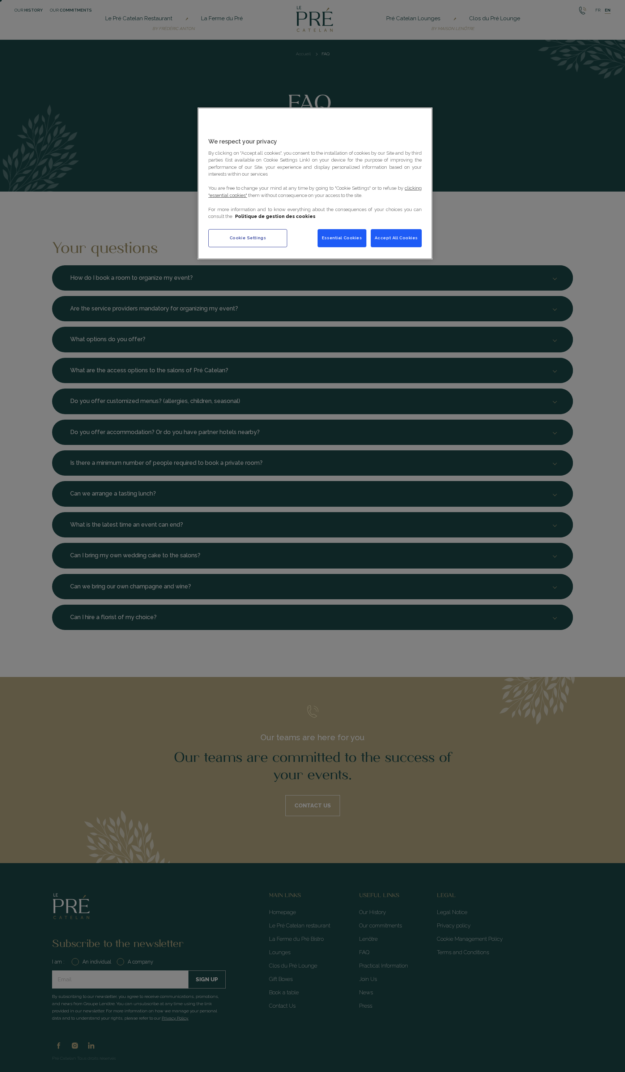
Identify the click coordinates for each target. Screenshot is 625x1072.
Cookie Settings (248, 237)
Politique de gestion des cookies (275, 216)
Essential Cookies (342, 237)
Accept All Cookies (396, 237)
